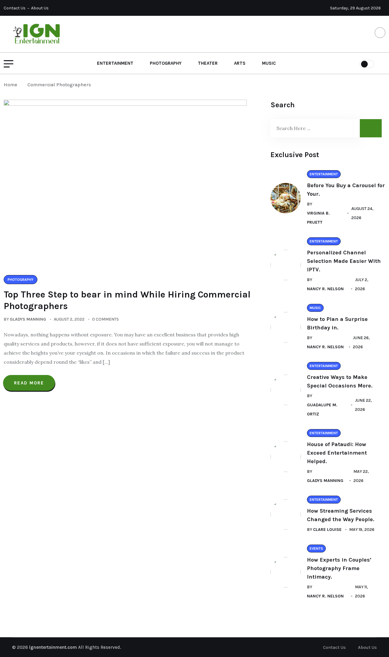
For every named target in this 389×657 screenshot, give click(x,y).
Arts (240, 63)
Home (12, 85)
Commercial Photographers (59, 85)
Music (269, 63)
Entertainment (115, 63)
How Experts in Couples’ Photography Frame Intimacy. (339, 568)
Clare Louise (327, 529)
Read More (29, 383)
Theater (208, 63)
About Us (40, 8)
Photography (165, 63)
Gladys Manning (28, 319)
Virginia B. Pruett (318, 218)
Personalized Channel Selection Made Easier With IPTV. (344, 261)
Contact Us (15, 8)
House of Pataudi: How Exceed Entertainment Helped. (337, 453)
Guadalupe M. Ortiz (322, 409)
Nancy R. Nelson (325, 288)
